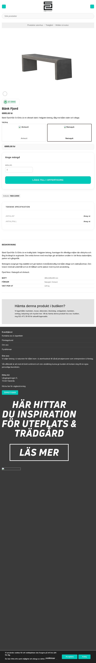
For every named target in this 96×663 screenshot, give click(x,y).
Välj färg (5, 122)
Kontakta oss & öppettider (12, 336)
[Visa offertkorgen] (92, 6)
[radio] (24, 133)
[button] (4, 6)
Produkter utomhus (35, 25)
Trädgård (49, 25)
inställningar (50, 658)
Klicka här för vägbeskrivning (14, 386)
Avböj (84, 656)
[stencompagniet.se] (48, 6)
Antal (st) (8, 165)
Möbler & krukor (62, 25)
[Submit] (91, 16)
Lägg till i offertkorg (48, 180)
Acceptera (70, 656)
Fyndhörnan (7, 349)
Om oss (5, 345)
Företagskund (7, 340)
